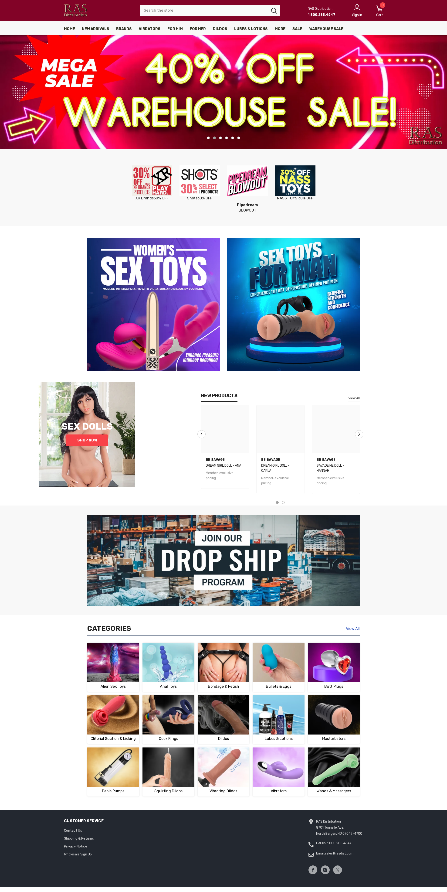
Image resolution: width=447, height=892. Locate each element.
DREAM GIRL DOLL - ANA (223, 466)
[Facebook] (312, 869)
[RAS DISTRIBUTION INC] (152, 181)
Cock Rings (168, 738)
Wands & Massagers (334, 791)
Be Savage (215, 460)
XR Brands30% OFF (152, 198)
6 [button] (238, 138)
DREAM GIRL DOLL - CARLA (275, 468)
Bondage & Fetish (223, 686)
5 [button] (232, 138)
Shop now (87, 440)
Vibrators (279, 791)
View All (354, 398)
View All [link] (353, 628)
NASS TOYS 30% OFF (295, 198)
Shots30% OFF (199, 198)
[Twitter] (337, 869)
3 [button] (220, 138)
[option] (223, 92)
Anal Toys (168, 686)
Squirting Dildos (168, 791)
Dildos (223, 738)
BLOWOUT (247, 207)
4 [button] (226, 138)
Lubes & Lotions (279, 738)
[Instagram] (325, 869)
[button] (4, 92)
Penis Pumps (113, 791)
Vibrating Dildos (223, 791)
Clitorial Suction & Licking (113, 738)
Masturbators (333, 738)
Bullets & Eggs (278, 686)
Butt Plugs (333, 686)
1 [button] (208, 138)
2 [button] (214, 138)
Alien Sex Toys (113, 686)
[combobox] (204, 10)
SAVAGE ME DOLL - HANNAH (330, 468)
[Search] (210, 10)
